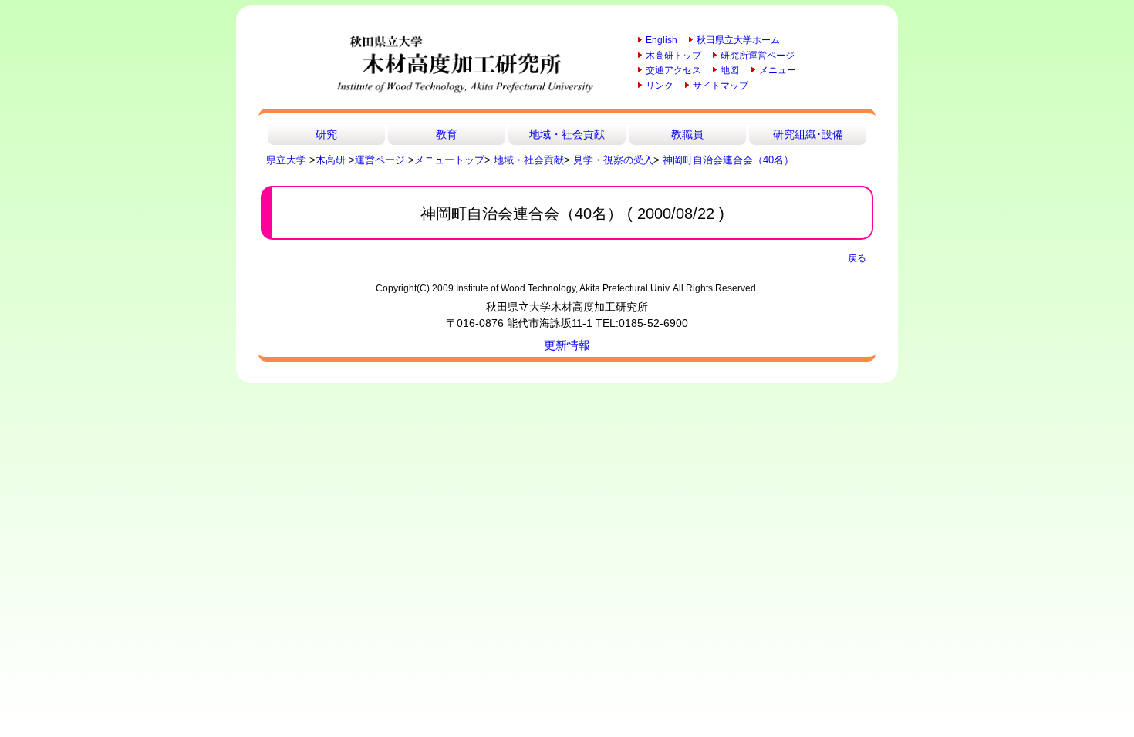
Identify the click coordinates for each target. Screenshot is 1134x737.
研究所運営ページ (758, 55)
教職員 (687, 134)
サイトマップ (720, 85)
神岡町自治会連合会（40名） (728, 160)
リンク (659, 85)
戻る (857, 258)
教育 (446, 134)
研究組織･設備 (808, 134)
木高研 (331, 160)
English (661, 40)
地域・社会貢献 (567, 134)
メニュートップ (449, 160)
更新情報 (567, 345)
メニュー (777, 70)
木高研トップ (673, 55)
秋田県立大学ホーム (738, 40)
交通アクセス (673, 70)
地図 (730, 70)
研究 (326, 134)
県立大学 (286, 160)
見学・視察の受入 (613, 160)
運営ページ (380, 160)
